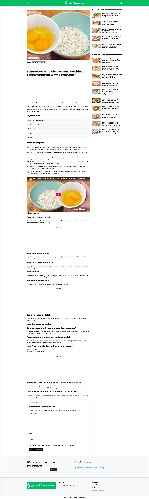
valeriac (31, 66)
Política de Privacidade (98, 490)
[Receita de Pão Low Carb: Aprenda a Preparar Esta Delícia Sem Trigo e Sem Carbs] (96, 68)
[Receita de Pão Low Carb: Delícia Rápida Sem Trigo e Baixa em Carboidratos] (96, 84)
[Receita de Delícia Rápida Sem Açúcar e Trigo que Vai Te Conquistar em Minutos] (96, 76)
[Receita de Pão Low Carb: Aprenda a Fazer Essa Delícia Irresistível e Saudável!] (96, 116)
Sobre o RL (94, 485)
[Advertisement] (58, 90)
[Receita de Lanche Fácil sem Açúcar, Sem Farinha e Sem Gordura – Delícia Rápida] (96, 131)
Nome (31, 433)
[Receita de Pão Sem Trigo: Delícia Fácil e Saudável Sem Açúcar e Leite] (96, 61)
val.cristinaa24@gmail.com (70, 485)
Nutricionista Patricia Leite (38, 61)
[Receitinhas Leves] (74, 3)
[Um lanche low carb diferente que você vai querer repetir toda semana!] (96, 38)
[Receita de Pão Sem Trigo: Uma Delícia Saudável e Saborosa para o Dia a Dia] (96, 101)
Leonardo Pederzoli (80, 497)
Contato (94, 487)
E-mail (31, 439)
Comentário (33, 413)
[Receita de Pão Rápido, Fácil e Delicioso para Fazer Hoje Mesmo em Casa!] (96, 108)
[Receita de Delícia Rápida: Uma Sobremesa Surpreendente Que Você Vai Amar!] (96, 91)
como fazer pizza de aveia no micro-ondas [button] (89, 468)
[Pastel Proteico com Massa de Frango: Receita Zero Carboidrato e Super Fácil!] (96, 30)
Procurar (53, 470)
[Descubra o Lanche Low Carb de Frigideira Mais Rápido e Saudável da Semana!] (96, 15)
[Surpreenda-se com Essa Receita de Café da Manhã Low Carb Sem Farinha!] (96, 23)
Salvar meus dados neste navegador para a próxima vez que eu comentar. (53, 445)
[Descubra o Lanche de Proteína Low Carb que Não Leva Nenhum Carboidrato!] (96, 46)
